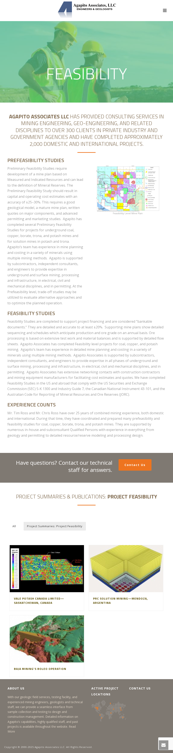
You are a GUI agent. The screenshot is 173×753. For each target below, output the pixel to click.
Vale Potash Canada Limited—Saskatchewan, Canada (39, 600)
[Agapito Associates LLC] (86, 9)
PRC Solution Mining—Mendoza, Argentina (120, 600)
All (14, 526)
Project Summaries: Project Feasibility (54, 526)
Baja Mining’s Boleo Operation (40, 668)
